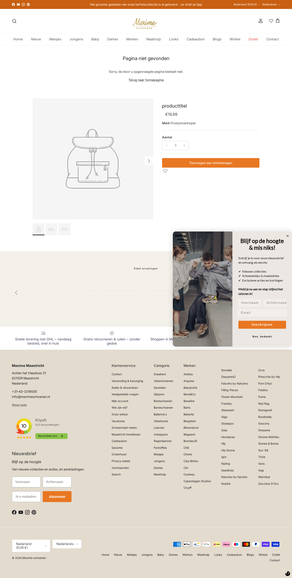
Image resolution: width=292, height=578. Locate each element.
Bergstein (190, 421)
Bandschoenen (163, 407)
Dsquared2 (228, 376)
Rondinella (265, 417)
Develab (226, 370)
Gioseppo (227, 423)
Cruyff (187, 487)
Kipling (225, 463)
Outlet (253, 39)
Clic (186, 467)
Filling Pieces (229, 390)
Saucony (264, 423)
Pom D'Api (265, 383)
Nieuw (36, 39)
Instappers (161, 434)
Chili (186, 447)
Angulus (189, 381)
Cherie (188, 454)
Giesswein (227, 410)
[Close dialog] (287, 235)
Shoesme (264, 430)
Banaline (189, 401)
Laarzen (159, 427)
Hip (223, 443)
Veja (261, 470)
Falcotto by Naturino (234, 383)
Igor (223, 457)
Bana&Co (189, 394)
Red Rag (263, 403)
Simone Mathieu (268, 437)
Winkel (235, 39)
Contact (272, 39)
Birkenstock (191, 427)
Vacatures (118, 421)
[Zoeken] (14, 21)
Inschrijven (262, 324)
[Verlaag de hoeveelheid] (165, 145)
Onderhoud (119, 454)
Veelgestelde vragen (125, 394)
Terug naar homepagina (146, 80)
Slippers (159, 394)
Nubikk (226, 483)
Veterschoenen (163, 381)
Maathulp (153, 39)
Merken (132, 39)
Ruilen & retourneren (125, 387)
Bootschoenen (163, 401)
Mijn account (120, 401)
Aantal (167, 137)
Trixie (261, 457)
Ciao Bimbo (191, 461)
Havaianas (228, 437)
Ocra (261, 370)
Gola (224, 430)
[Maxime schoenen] (146, 21)
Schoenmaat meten (124, 427)
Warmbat (264, 477)
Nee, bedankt (262, 336)
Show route (19, 405)
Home (18, 39)
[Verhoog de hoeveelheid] (185, 145)
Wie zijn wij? (119, 407)
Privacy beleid (121, 461)
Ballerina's (160, 414)
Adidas (188, 374)
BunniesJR (190, 441)
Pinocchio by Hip (269, 376)
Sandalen (160, 387)
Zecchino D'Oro (268, 483)
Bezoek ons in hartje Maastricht (146, 4)
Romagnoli (265, 410)
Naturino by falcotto (234, 477)
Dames (112, 39)
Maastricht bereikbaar (126, 434)
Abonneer (57, 497)
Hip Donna (228, 450)
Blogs (217, 39)
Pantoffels (160, 447)
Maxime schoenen (34, 558)
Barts (187, 407)
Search (116, 474)
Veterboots (161, 421)
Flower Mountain (232, 396)
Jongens (76, 39)
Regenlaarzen (163, 441)
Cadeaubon (196, 39)
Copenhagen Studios (197, 481)
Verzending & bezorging (127, 381)
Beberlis (189, 414)
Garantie (117, 447)
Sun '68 (263, 450)
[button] (165, 171)
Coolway (189, 474)
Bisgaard (189, 434)
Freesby (226, 403)
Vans (261, 463)
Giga (224, 417)
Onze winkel (120, 414)
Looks (174, 39)
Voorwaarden (120, 467)
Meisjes (55, 39)
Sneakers (160, 374)
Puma (262, 396)
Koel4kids (227, 470)
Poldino (263, 390)
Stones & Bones (268, 443)
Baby (95, 39)
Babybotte (190, 387)
